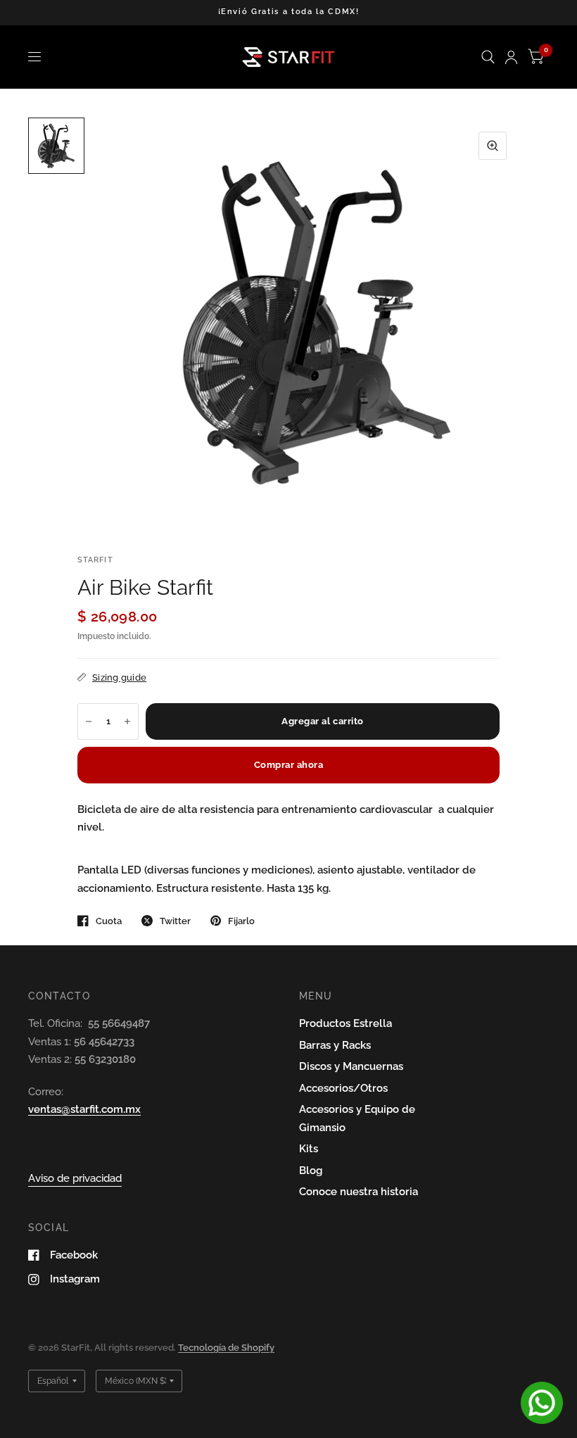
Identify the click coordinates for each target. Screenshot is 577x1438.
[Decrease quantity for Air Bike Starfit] (88, 721)
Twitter (175, 921)
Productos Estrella (345, 1023)
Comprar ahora (289, 764)
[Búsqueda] (488, 57)
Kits (308, 1148)
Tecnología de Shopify (226, 1347)
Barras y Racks (335, 1045)
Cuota (109, 921)
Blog (310, 1170)
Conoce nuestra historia (358, 1191)
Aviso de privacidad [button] (75, 1178)
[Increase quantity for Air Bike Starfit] (127, 721)
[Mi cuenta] (511, 57)
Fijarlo (241, 921)
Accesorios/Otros (343, 1088)
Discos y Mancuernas (351, 1066)
